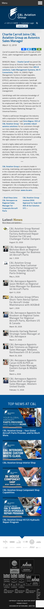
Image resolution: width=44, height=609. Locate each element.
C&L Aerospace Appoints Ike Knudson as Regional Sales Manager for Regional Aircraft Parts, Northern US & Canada (24, 318)
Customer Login (27, 23)
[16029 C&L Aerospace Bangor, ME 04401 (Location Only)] (22, 566)
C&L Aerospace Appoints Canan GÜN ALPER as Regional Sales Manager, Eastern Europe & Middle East (23, 365)
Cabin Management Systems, (23, 69)
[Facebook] (23, 49)
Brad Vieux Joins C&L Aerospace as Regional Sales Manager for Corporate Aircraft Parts (10, 204)
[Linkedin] (34, 49)
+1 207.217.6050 (11, 23)
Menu (4, 3)
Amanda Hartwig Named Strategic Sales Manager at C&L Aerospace (24, 333)
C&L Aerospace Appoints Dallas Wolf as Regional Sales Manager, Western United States (23, 382)
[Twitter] (28, 49)
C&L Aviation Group (10, 166)
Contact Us (22, 26)
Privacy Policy (22, 603)
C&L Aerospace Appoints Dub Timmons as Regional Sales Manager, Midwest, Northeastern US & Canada (24, 348)
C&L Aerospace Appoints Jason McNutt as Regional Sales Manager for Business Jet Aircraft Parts (24, 285)
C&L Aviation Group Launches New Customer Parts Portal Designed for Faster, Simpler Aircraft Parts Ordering (23, 268)
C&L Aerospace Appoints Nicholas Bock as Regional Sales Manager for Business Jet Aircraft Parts (24, 251)
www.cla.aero (26, 190)
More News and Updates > (12, 222)
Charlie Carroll (23, 61)
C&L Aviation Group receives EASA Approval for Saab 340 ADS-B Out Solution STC (32, 203)
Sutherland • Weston (27, 606)
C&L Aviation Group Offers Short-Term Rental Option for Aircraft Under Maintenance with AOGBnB (24, 301)
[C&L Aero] (22, 13)
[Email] (39, 49)
